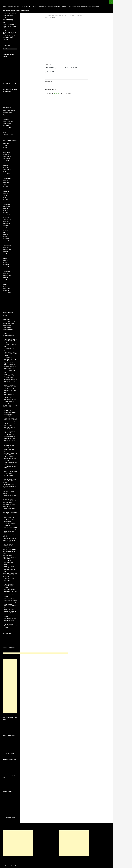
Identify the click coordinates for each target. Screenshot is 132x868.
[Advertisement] (35, 653)
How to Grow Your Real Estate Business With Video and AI (9, 486)
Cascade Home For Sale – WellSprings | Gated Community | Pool (10, 414)
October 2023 (6, 180)
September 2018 (7, 249)
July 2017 (5, 280)
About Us (5, 316)
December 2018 (7, 243)
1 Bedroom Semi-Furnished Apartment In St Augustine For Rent (10, 341)
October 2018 (6, 247)
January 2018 (6, 267)
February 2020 (6, 215)
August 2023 (6, 182)
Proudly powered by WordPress (10, 865)
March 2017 (6, 286)
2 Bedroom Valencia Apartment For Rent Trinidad (8, 586)
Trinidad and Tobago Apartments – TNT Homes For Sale (10, 21)
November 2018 (7, 245)
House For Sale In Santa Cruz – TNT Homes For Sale (10, 440)
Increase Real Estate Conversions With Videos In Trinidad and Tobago (9, 501)
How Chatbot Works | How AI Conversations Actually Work (10, 606)
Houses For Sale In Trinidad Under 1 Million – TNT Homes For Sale (10, 481)
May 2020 (5, 210)
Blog (34, 6)
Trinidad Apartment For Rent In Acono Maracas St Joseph (10, 390)
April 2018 (5, 260)
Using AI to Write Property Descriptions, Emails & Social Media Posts (10, 620)
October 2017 (6, 273)
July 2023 (5, 184)
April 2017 (5, 284)
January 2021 (6, 202)
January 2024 (6, 176)
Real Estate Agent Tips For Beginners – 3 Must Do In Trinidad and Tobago (9, 540)
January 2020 (6, 217)
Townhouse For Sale (54, 6)
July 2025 (5, 163)
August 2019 (6, 225)
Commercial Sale (7, 117)
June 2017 (5, 282)
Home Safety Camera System (10, 83)
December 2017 (7, 269)
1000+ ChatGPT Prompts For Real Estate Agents (16, 10)
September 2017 (7, 275)
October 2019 (6, 221)
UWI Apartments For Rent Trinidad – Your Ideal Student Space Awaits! (10, 401)
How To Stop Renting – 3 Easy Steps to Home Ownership (9, 37)
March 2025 (6, 167)
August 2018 (6, 251)
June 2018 (5, 256)
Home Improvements (8, 121)
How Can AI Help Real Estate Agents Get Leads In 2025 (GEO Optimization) (10, 600)
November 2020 (7, 204)
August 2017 (6, 277)
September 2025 (7, 158)
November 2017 (7, 271)
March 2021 (6, 199)
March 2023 (6, 186)
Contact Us (5, 333)
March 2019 (6, 236)
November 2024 (7, 169)
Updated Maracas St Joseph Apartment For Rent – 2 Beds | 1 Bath (10, 396)
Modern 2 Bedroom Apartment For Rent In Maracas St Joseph (9, 376)
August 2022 (6, 191)
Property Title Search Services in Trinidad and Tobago (9, 562)
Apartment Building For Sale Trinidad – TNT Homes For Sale (10, 591)
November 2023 (7, 178)
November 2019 (7, 219)
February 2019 (6, 238)
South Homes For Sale (8, 130)
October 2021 (6, 193)
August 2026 (6, 143)
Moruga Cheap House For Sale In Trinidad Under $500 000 (10, 449)
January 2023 (6, 189)
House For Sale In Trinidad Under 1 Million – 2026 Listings (9, 15)
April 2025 (5, 165)
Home (4, 6)
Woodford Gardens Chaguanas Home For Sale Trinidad (10, 626)
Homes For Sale (7, 123)
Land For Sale (42, 6)
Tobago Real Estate (7, 30)
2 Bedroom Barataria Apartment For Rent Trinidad (9, 580)
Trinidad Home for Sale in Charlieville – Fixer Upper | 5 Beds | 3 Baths (10, 471)
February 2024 (6, 174)
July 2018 (5, 254)
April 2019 (5, 234)
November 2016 (7, 295)
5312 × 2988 (63, 16)
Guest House (6, 119)
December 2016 (7, 292)
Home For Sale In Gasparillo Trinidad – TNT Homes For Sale (10, 427)
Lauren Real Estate (7, 128)
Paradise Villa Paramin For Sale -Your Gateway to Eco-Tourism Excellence (10, 455)
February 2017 (6, 288)
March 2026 (6, 150)
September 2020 (7, 206)
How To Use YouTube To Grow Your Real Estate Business (9, 491)
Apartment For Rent (13, 6)
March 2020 (6, 212)
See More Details (10, 753)
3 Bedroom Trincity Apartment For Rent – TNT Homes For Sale (10, 359)
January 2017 (6, 290)
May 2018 (5, 258)
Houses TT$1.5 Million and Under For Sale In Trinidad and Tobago (9, 26)
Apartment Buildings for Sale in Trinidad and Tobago (84, 6)
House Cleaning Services (9, 647)
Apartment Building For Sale (9, 110)
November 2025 (7, 156)
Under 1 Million (26, 6)
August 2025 (6, 161)
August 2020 (6, 208)
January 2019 (6, 241)
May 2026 (5, 148)
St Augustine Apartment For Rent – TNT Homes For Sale (10, 381)
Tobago (64, 6)
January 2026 (6, 154)
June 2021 (5, 195)
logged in (56, 93)
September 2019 (7, 223)
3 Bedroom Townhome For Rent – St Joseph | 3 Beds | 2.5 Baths (10, 354)
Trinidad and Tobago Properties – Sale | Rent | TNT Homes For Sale (10, 557)
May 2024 (5, 171)
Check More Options (10, 817)
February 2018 (6, 264)
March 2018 (6, 262)
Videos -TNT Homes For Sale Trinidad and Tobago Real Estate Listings (10, 575)
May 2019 (5, 232)
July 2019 (5, 228)
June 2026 (5, 145)
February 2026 (6, 152)
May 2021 (5, 197)
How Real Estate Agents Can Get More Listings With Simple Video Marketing (10, 611)
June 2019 (5, 230)
